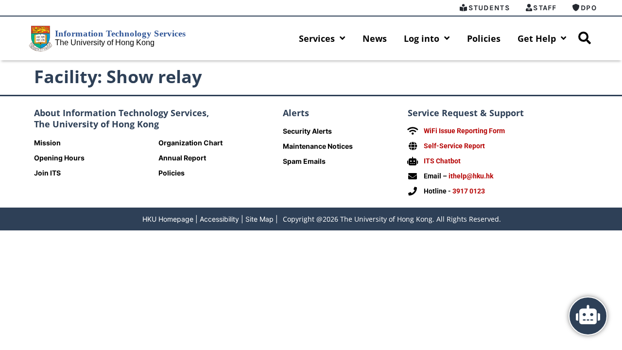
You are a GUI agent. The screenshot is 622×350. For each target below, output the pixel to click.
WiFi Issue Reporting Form (464, 131)
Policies (484, 38)
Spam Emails (304, 161)
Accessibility (219, 219)
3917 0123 (468, 191)
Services (317, 38)
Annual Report (182, 158)
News (375, 38)
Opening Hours (59, 158)
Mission (47, 143)
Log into (421, 38)
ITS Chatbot (442, 161)
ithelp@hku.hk (471, 176)
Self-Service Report (454, 146)
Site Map (259, 219)
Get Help (537, 38)
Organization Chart (190, 143)
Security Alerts (307, 131)
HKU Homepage (167, 219)
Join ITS (47, 173)
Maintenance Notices (318, 146)
